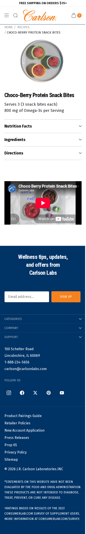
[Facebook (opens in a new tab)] (22, 392)
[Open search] (15, 15)
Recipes (23, 27)
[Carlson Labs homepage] (39, 15)
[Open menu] (6, 15)
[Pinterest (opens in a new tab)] (48, 392)
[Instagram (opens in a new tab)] (8, 392)
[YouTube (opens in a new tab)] (61, 392)
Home (8, 27)
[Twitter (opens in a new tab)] (35, 392)
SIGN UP (66, 297)
